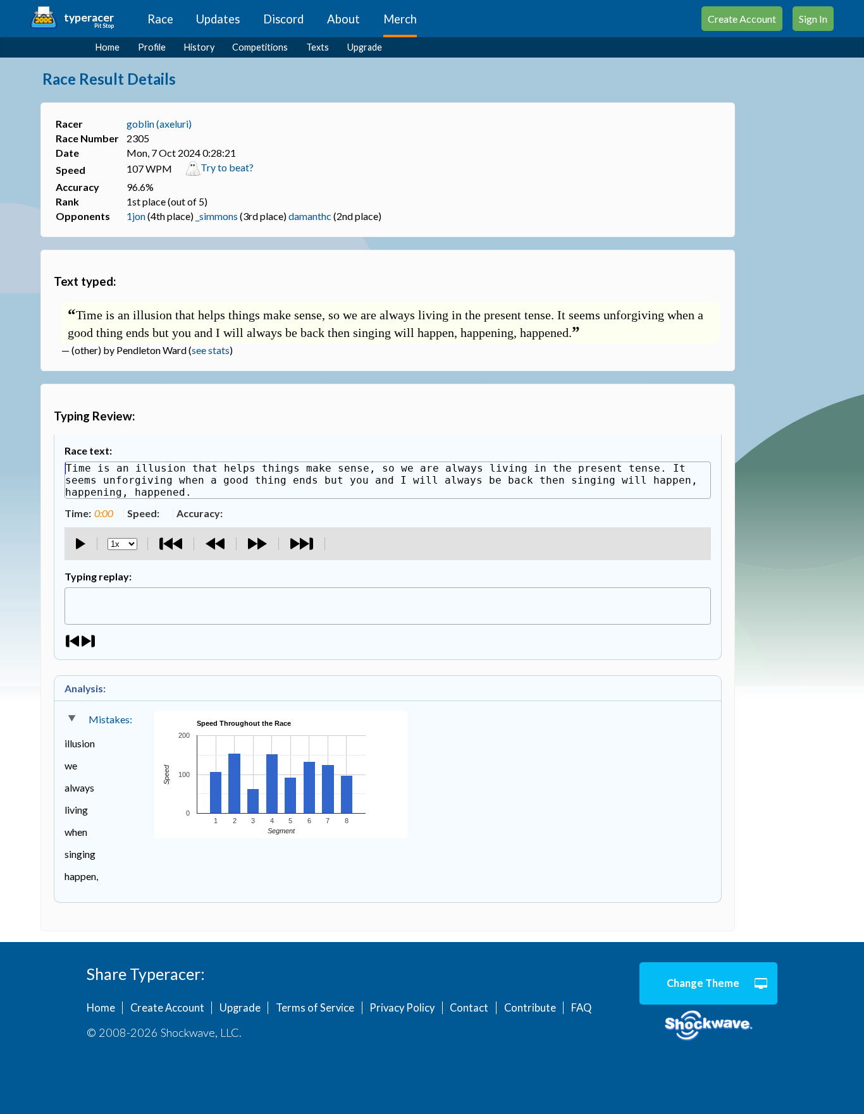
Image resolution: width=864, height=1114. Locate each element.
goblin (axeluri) (159, 124)
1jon (136, 216)
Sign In (813, 19)
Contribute (530, 1007)
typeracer (89, 17)
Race (160, 19)
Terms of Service (315, 1007)
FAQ (581, 1007)
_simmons (216, 216)
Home (108, 47)
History (199, 47)
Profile (152, 47)
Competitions (260, 47)
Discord (283, 19)
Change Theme (703, 983)
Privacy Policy (402, 1007)
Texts (317, 47)
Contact (469, 1007)
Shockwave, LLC (708, 1026)
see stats (211, 350)
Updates (218, 19)
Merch (400, 19)
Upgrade (364, 47)
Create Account (742, 19)
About (343, 19)
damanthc (309, 216)
